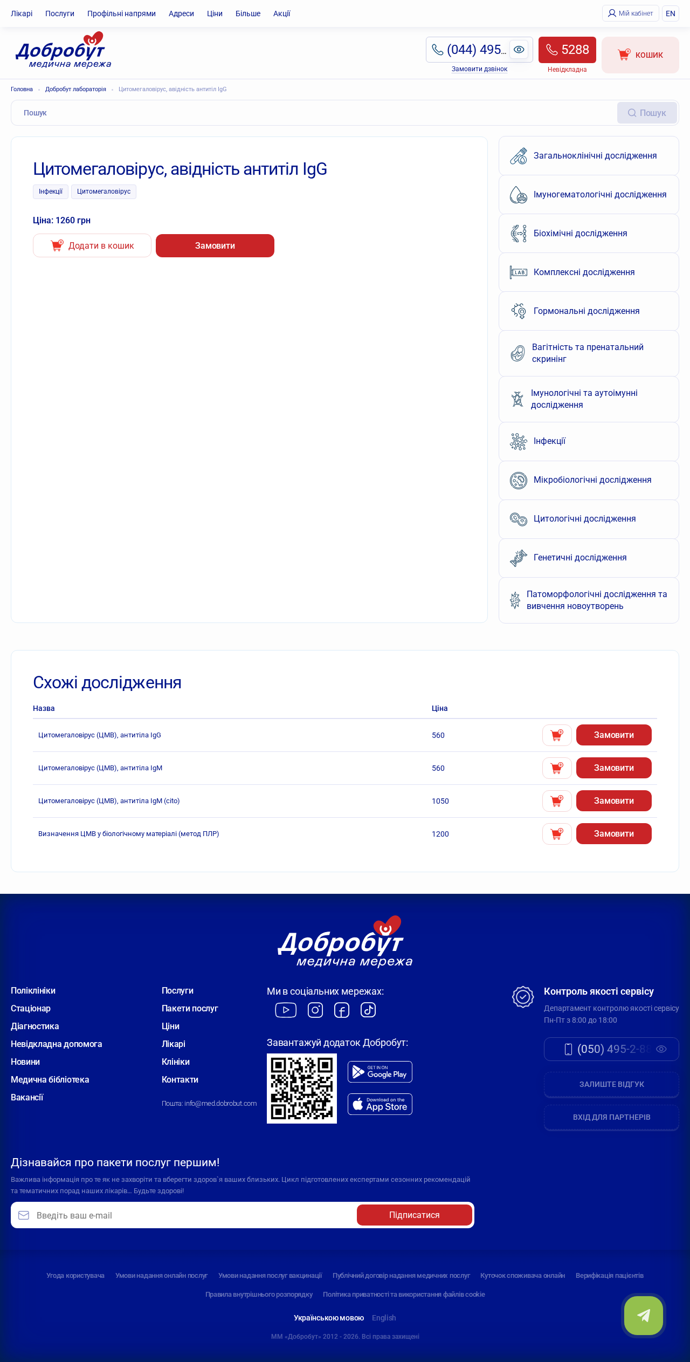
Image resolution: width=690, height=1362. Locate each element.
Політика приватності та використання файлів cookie (404, 1294)
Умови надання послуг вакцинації (270, 1275)
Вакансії (27, 1097)
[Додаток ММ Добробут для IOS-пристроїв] (380, 1104)
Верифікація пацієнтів (610, 1275)
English (384, 1317)
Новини (25, 1062)
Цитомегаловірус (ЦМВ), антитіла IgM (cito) (109, 801)
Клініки (176, 1062)
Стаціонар (31, 1008)
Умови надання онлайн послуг (161, 1275)
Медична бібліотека (50, 1079)
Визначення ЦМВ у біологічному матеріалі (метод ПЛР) (128, 834)
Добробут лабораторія (75, 89)
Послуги (59, 13)
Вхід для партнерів (612, 1117)
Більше (248, 13)
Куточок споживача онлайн (522, 1275)
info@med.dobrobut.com (220, 1103)
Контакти (180, 1079)
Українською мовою (329, 1317)
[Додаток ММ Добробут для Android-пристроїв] (380, 1072)
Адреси (181, 13)
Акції (281, 13)
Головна (22, 89)
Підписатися (414, 1215)
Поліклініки (33, 990)
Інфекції (51, 191)
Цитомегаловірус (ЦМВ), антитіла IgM (100, 768)
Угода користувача (75, 1275)
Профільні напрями (121, 13)
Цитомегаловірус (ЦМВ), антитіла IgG (99, 735)
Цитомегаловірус (103, 191)
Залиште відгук (611, 1084)
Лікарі (21, 13)
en (670, 13)
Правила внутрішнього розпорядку (259, 1294)
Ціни (215, 13)
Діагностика (35, 1026)
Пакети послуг (190, 1008)
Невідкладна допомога (56, 1044)
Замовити (215, 246)
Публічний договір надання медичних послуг (401, 1275)
